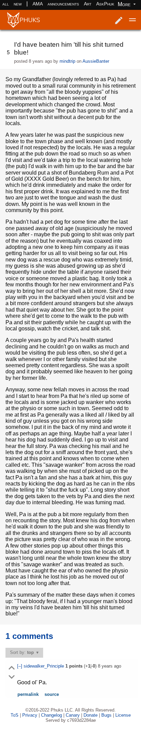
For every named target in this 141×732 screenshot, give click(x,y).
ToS (14, 715)
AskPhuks (106, 3)
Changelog (51, 715)
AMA (38, 3)
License (123, 715)
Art (87, 3)
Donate (91, 715)
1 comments (29, 636)
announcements (63, 3)
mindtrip (67, 61)
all (5, 3)
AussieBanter (95, 61)
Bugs (106, 715)
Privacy (29, 715)
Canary (73, 715)
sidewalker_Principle (44, 666)
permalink (28, 694)
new (18, 3)
